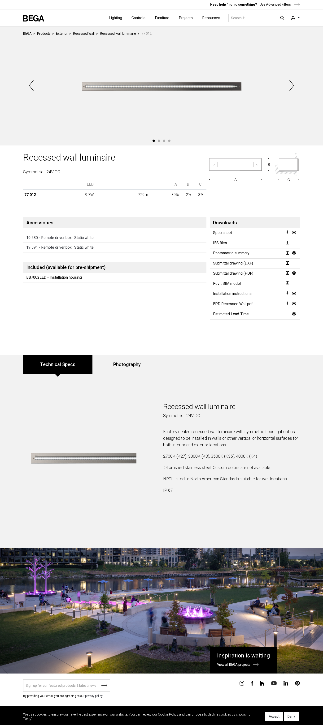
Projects (186, 18)
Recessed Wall (84, 33)
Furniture (162, 18)
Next (291, 85)
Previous (32, 85)
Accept (274, 716)
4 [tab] (169, 141)
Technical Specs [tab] (57, 364)
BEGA (27, 33)
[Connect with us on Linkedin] (286, 683)
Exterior (62, 33)
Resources (211, 18)
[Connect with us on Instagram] (242, 683)
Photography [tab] (127, 364)
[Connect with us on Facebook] (252, 683)
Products (44, 33)
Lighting (115, 18)
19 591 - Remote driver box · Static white (60, 247)
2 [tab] (159, 141)
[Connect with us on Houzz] (262, 683)
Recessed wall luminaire (118, 33)
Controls (138, 18)
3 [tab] (164, 141)
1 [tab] (154, 141)
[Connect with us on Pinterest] (297, 683)
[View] (294, 232)
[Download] (287, 232)
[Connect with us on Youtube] (274, 682)
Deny (291, 716)
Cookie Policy (168, 714)
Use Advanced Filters (275, 4)
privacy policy (94, 696)
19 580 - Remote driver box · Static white (60, 237)
